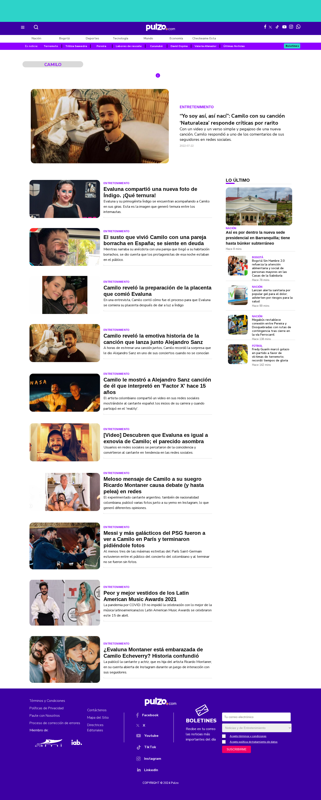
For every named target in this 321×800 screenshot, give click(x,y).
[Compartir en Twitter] (159, 112)
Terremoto (51, 46)
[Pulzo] (161, 27)
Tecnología (120, 38)
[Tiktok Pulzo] (277, 26)
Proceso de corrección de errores (54, 723)
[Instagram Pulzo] (291, 27)
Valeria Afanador (205, 46)
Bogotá (64, 38)
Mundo (148, 38)
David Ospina (179, 46)
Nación (36, 38)
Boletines (292, 46)
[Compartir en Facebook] (159, 101)
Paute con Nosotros (44, 715)
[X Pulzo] (270, 26)
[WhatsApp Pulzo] (298, 26)
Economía (176, 38)
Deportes (92, 38)
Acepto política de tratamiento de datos (254, 742)
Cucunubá (156, 46)
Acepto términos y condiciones (248, 736)
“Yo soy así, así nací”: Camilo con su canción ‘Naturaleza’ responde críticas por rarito (232, 119)
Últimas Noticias (234, 46)
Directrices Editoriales (95, 728)
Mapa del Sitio (98, 717)
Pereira (101, 46)
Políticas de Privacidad (46, 708)
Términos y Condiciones (47, 700)
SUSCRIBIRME (237, 749)
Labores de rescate (129, 46)
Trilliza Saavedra (76, 46)
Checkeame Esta (204, 38)
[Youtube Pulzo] (284, 26)
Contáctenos (97, 710)
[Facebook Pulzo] (265, 27)
